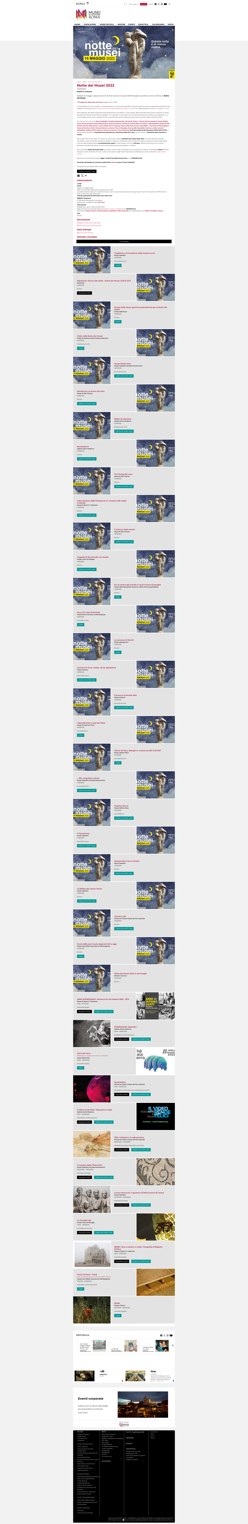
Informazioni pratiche (108, 1434)
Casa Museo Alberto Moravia (86, 1500)
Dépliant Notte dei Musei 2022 (89, 223)
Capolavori (90, 24)
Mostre (121, 24)
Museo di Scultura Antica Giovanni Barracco (92, 128)
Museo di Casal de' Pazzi (85, 1468)
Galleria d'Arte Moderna (84, 1485)
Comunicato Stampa (86, 233)
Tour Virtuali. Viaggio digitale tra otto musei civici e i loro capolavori (85, 1347)
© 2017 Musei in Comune (115, 1520)
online (113, 162)
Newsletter (80, 1440)
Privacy (126, 1520)
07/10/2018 (161, 1378)
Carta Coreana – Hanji (87, 1274)
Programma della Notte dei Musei (91, 102)
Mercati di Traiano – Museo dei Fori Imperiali (141, 121)
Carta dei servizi (82, 1438)
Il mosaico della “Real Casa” (89, 1165)
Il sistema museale (83, 1434)
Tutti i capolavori (135, 1432)
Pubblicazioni (81, 1436)
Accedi (151, 4)
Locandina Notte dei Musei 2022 (90, 225)
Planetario (126, 130)
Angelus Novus (121, 806)
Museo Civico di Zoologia (118, 128)
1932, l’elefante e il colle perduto (129, 1137)
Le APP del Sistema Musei (116, 1349)
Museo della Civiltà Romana (86, 1463)
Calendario (158, 24)
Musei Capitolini (101, 121)
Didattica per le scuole (133, 1451)
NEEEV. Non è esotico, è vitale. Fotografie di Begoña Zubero (138, 1248)
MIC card (101, 202)
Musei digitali (107, 24)
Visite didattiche (107, 1444)
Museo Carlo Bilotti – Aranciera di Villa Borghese (151, 126)
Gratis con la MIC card (86, 171)
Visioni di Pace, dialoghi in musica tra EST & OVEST (137, 750)
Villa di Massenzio (83, 1470)
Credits (150, 1520)
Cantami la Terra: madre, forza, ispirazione (96, 668)
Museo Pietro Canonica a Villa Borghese (144, 123)
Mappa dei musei (107, 1436)
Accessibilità (106, 1450)
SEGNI (117, 1303)
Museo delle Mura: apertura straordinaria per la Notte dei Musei (140, 308)
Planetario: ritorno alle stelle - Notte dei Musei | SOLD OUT (104, 281)
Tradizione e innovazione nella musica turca (134, 253)
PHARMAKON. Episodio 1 (125, 1027)
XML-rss (170, 1520)
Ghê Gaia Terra (83, 1053)
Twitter (112, 209)
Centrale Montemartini (116, 121)
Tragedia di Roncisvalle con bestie (93, 557)
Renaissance (83, 446)
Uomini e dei (120, 916)
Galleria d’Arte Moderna (94, 130)
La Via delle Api (84, 1220)
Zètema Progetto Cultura (160, 108)
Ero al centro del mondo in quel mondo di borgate (137, 585)
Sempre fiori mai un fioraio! (126, 861)
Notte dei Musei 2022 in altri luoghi (130, 973)
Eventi (131, 24)
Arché (101, 1376)
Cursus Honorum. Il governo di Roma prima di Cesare (139, 1193)
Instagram (118, 209)
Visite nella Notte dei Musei (89, 336)
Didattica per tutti (131, 1453)
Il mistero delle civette (124, 529)
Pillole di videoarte (122, 419)
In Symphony (83, 833)
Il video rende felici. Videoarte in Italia (94, 1110)
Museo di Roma (87, 123)
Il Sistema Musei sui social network (148, 1348)
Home (79, 82)
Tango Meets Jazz (122, 364)
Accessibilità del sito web (160, 1520)
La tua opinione (107, 1456)
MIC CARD (105, 1440)
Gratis (118, 265)
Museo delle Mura (127, 126)
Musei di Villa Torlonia (84, 1494)
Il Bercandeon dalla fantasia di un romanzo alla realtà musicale (101, 502)
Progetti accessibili (132, 1459)
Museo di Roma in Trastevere (119, 123)
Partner (152, 1438)
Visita (171, 24)
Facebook (105, 209)
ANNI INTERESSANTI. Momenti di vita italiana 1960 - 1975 (103, 999)
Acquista (143, 4)
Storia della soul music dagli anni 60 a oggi (97, 944)
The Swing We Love (123, 474)
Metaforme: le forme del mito (91, 391)
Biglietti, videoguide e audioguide (113, 1438)
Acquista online (84, 293)
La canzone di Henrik (124, 640)
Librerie (104, 1454)
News (152, 1434)
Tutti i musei (133, 4)
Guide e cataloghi (107, 1448)
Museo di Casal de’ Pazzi (112, 130)
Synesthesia (120, 1082)
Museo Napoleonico (101, 123)
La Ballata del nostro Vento (89, 889)
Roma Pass (105, 1442)
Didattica (143, 24)
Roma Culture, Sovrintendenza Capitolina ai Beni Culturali (114, 108)
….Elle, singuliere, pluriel (88, 778)
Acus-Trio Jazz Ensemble (88, 612)
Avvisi (152, 1436)
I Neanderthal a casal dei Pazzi (91, 723)
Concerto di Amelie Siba (125, 695)
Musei (77, 24)
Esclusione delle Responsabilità (138, 1520)
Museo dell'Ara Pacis (83, 1457)
